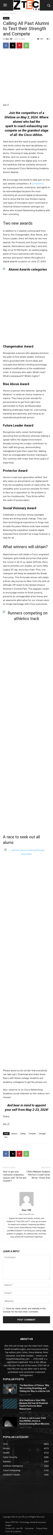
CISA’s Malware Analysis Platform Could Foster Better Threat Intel (38, 1174)
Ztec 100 (9, 39)
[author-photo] (26, 1206)
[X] (13, 45)
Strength (42, 1133)
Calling (22, 1133)
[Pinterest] (19, 45)
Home (5, 13)
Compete (32, 1133)
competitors (38, 183)
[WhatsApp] (26, 45)
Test (5, 1137)
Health (13, 13)
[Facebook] (6, 45)
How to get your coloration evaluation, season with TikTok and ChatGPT (14, 1176)
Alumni (14, 1133)
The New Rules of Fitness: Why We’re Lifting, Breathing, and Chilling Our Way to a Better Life (34, 1388)
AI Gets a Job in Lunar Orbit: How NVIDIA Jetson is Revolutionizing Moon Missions (34, 1421)
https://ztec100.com (26, 1214)
